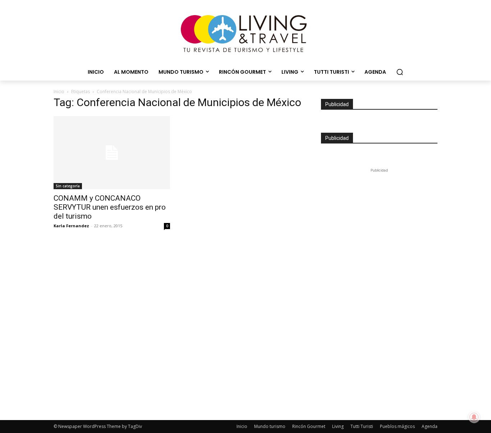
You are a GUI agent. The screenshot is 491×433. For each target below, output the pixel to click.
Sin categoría (68, 185)
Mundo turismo (269, 426)
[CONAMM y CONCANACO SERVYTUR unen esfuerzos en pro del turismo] (112, 152)
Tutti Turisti (361, 426)
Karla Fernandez (71, 225)
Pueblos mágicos (397, 426)
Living (338, 426)
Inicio (59, 91)
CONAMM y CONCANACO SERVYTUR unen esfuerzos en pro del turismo (110, 207)
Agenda (429, 426)
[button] (399, 72)
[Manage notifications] (474, 417)
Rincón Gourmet (308, 426)
